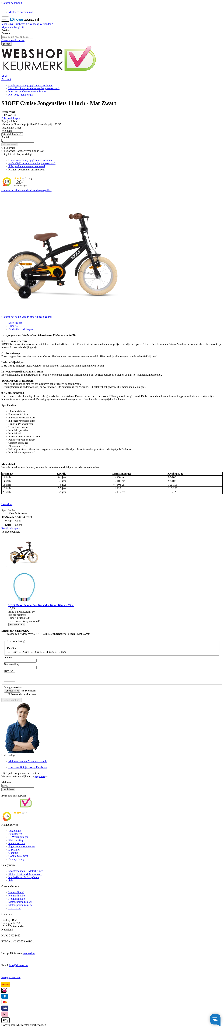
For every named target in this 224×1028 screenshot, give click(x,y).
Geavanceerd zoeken (12, 40)
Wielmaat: (6, 130)
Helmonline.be (16, 895)
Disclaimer (14, 849)
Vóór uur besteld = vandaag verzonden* (27, 23)
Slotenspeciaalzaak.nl (20, 901)
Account (6, 79)
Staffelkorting (15, 840)
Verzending (14, 830)
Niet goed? (20, 94)
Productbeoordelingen (20, 329)
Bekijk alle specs (10, 528)
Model (5, 76)
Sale (10, 880)
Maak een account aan (20, 12)
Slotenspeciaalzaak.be (20, 904)
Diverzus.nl (14, 908)
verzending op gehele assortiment (30, 85)
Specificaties (15, 322)
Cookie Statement (18, 855)
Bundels (13, 325)
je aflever (27, 91)
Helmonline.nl (16, 892)
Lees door (6, 504)
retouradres (29, 953)
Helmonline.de (16, 898)
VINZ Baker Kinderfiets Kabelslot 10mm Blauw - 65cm (41, 605)
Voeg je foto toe (13, 687)
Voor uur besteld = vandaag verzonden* (33, 88)
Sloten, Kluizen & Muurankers (25, 874)
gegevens (39, 776)
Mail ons (27, 761)
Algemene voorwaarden (21, 846)
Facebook (27, 767)
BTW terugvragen (18, 836)
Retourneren (15, 833)
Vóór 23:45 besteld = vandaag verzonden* (31, 163)
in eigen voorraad (26, 166)
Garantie (13, 852)
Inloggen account (10, 977)
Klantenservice (16, 843)
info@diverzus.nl (18, 965)
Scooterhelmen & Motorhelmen (25, 870)
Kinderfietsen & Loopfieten (23, 877)
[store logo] (24, 20)
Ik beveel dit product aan (22, 694)
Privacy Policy (16, 859)
